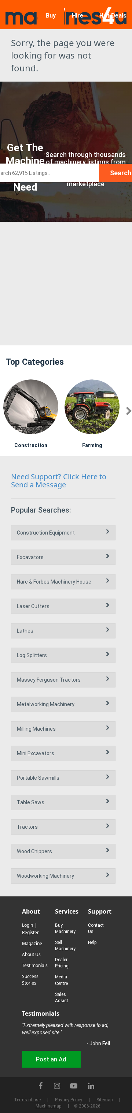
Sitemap (104, 1099)
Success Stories (30, 979)
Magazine (32, 943)
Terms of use (27, 1099)
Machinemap (48, 1106)
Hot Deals (112, 15)
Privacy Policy (68, 1099)
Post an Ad (51, 1059)
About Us (31, 954)
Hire (77, 15)
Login (27, 925)
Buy (51, 15)
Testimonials (35, 965)
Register (30, 932)
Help (92, 942)
